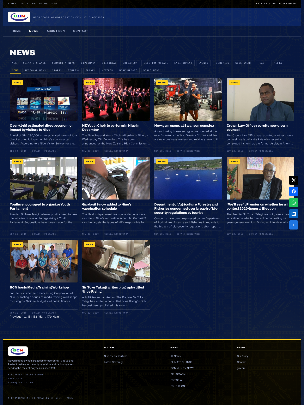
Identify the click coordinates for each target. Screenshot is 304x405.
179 (49, 316)
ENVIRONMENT (183, 63)
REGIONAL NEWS (35, 70)
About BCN (56, 31)
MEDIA (278, 63)
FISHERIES (221, 63)
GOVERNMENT (243, 63)
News (33, 31)
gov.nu (241, 368)
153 (40, 316)
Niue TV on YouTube (115, 356)
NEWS (15, 70)
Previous (15, 316)
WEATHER (107, 70)
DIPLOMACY (88, 63)
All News (175, 356)
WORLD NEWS (152, 70)
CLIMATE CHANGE (34, 63)
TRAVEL (90, 70)
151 (30, 316)
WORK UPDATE (128, 70)
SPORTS (57, 70)
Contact (80, 31)
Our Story (242, 356)
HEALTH (263, 63)
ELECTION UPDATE (156, 63)
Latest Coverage (113, 362)
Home (16, 31)
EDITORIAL (109, 63)
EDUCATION (130, 63)
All (14, 63)
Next (56, 316)
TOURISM (73, 70)
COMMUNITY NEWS (63, 63)
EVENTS (203, 63)
